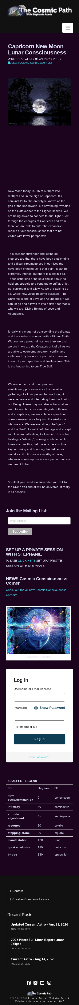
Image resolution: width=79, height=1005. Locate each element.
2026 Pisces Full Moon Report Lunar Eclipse (37, 942)
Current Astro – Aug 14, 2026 (32, 959)
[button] (67, 28)
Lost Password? (39, 757)
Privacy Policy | (38, 998)
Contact (17, 891)
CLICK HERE (26, 560)
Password (20, 707)
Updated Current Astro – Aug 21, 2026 (39, 924)
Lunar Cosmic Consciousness (31, 62)
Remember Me (26, 726)
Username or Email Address (32, 689)
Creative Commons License (30, 899)
